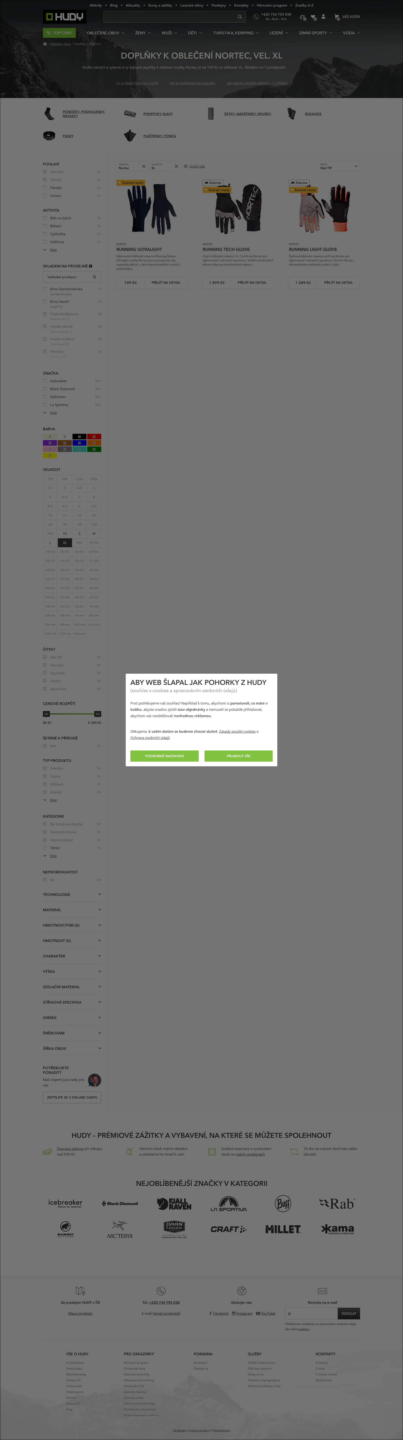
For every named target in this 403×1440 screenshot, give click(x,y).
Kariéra (71, 1398)
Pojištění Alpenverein (261, 1363)
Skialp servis (256, 1374)
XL (65, 542)
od (46, 713)
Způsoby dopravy (135, 1392)
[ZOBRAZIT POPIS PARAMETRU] (90, 266)
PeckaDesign (221, 1430)
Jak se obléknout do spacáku (192, 83)
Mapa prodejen (80, 1313)
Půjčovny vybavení (259, 1368)
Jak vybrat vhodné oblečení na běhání (257, 83)
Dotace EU (73, 1403)
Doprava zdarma (70, 1148)
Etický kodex (74, 1368)
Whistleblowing (76, 1374)
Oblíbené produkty (313, 17)
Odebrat (143, 166)
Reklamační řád (134, 1386)
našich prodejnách (250, 1154)
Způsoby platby (133, 1398)
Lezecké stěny (191, 5)
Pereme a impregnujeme (264, 1380)
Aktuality (133, 5)
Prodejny (219, 5)
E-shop (320, 1368)
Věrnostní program (272, 5)
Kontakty (241, 5)
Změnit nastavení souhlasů (141, 1415)
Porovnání (302, 17)
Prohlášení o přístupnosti (140, 1409)
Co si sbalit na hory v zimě (137, 83)
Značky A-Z (304, 5)
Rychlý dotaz (324, 1380)
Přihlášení (323, 17)
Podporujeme (75, 1392)
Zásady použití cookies (237, 731)
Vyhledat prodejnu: (62, 277)
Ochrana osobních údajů (150, 737)
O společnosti (75, 1363)
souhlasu (303, 1329)
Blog (114, 5)
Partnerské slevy (134, 1368)
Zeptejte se (201, 1368)
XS (65, 533)
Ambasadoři (74, 1386)
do (98, 713)
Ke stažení (200, 1363)
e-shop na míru (199, 1430)
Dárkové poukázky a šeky (264, 1386)
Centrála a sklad (326, 1374)
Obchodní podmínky (136, 1374)
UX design (179, 1430)
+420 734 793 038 (164, 1302)
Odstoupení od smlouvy (139, 1380)
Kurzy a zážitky (160, 5)
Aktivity (96, 5)
